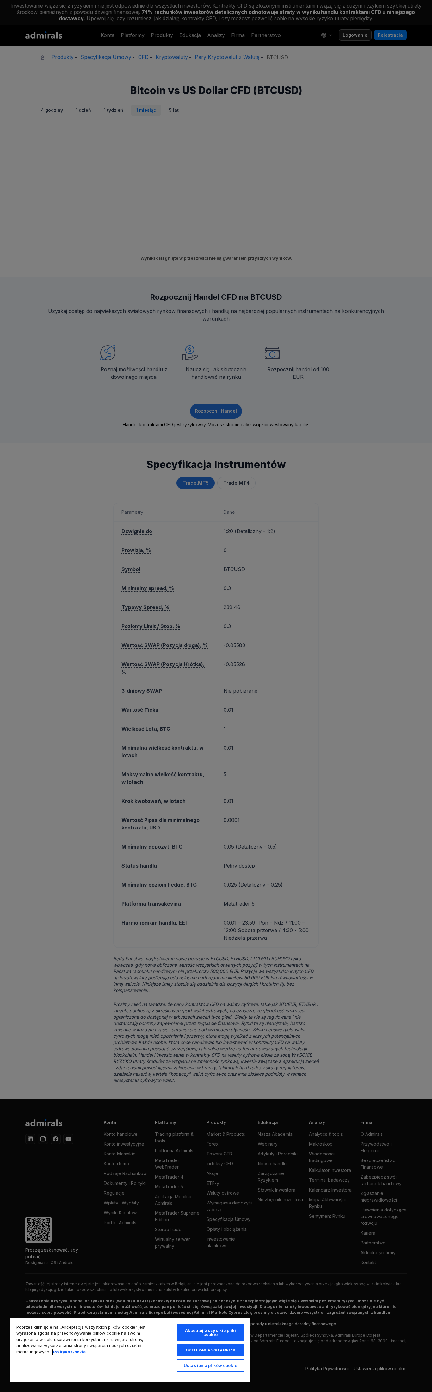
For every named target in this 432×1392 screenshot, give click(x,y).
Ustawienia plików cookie (210, 1365)
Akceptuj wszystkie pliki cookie (210, 1332)
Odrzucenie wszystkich (210, 1349)
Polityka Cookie (69, 1351)
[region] (130, 1349)
